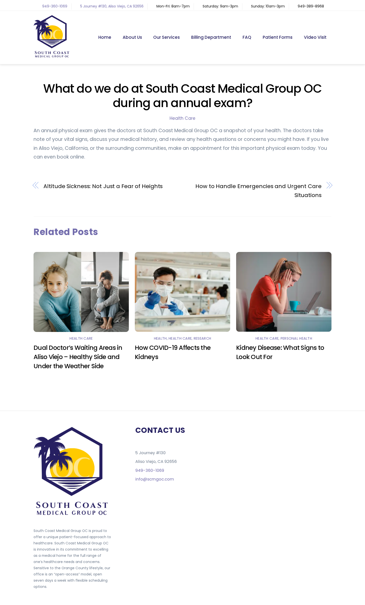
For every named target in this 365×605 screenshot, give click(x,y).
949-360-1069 (54, 6)
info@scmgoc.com (154, 479)
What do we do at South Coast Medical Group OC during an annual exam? (182, 95)
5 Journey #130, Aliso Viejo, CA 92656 (112, 6)
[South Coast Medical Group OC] (52, 56)
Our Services (166, 37)
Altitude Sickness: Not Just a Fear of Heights (103, 186)
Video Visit (315, 37)
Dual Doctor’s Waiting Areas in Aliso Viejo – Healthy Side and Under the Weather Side (78, 356)
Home (104, 37)
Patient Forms (277, 37)
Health (160, 338)
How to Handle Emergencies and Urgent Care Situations (258, 190)
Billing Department (211, 37)
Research (202, 338)
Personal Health (296, 338)
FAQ (247, 37)
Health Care (182, 118)
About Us (132, 37)
